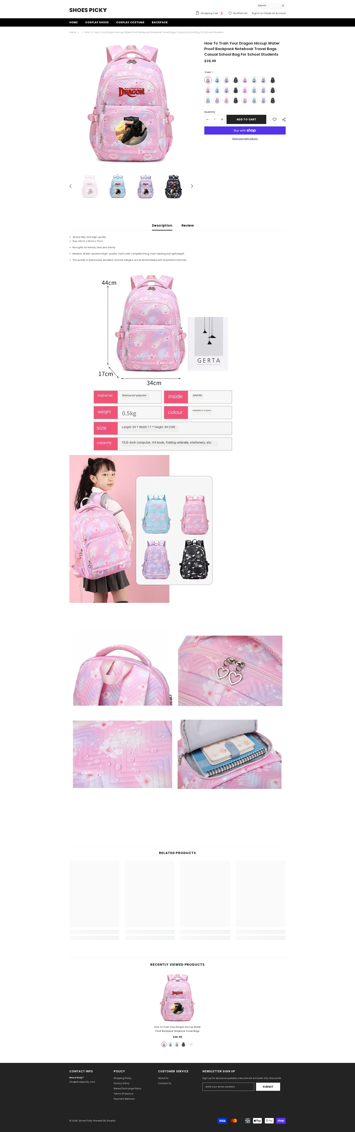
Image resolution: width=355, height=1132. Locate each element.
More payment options (245, 138)
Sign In (256, 13)
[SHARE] (282, 119)
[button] (70, 186)
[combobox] (268, 5)
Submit (268, 1087)
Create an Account (274, 13)
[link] (94, 932)
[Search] (271, 6)
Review (188, 225)
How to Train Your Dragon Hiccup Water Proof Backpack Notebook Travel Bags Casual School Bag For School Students (177, 1029)
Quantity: (210, 111)
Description (162, 225)
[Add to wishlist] (274, 119)
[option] (131, 102)
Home (72, 32)
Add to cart (247, 119)
